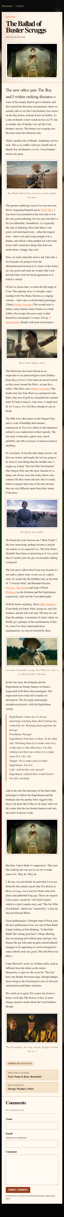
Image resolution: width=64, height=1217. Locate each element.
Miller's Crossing (40, 388)
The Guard (22, 587)
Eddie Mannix (47, 604)
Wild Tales (47, 210)
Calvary (11, 587)
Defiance (11, 592)
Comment (11, 1151)
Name (9, 1119)
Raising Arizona (22, 304)
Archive (20, 6)
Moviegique (7, 6)
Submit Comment (18, 1190)
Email (16, 1135)
